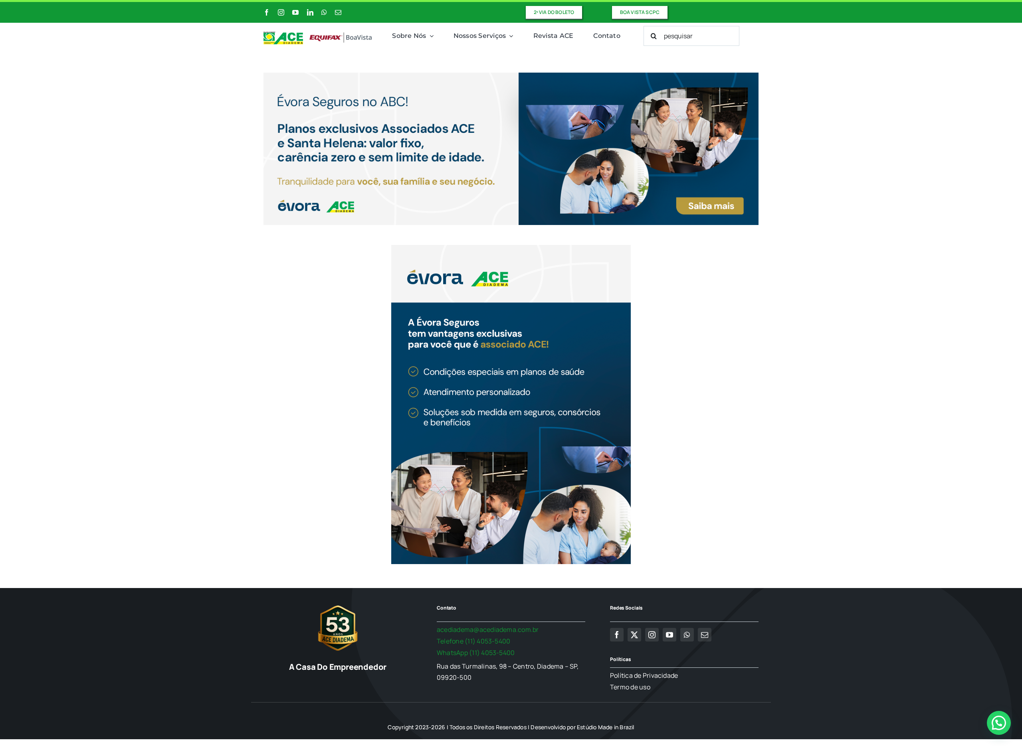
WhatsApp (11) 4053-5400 (476, 652)
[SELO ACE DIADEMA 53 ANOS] (338, 605)
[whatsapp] (324, 12)
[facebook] (266, 12)
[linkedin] (310, 12)
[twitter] (634, 634)
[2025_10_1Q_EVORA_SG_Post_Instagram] (511, 248)
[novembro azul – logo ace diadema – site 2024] (317, 34)
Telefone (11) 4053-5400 (474, 641)
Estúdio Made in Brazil (605, 727)
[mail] (338, 12)
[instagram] (281, 12)
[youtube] (295, 12)
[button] (999, 723)
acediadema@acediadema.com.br (488, 629)
